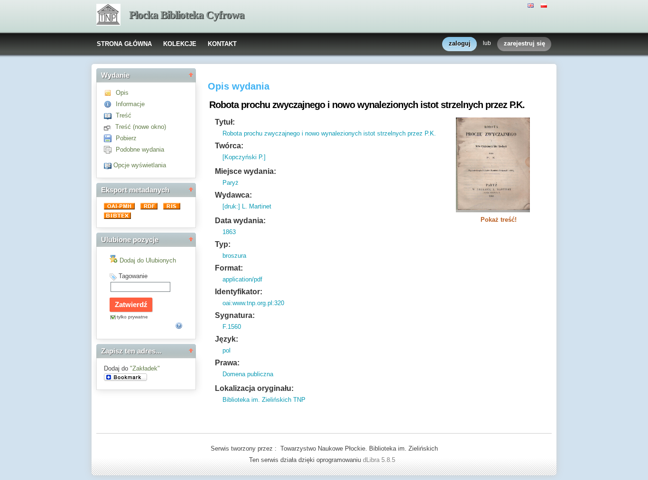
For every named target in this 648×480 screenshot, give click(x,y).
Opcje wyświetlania (139, 165)
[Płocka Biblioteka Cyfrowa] (108, 15)
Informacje (130, 104)
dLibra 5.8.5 (380, 459)
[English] (532, 4)
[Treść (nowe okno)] (109, 126)
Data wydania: (240, 221)
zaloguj (460, 43)
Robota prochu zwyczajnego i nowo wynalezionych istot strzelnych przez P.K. (329, 133)
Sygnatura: (235, 315)
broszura (234, 255)
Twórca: (229, 146)
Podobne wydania (140, 149)
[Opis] (110, 92)
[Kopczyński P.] (244, 157)
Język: (226, 339)
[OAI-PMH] (120, 207)
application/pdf (242, 279)
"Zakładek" (145, 368)
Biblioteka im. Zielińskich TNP (263, 399)
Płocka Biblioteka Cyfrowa (186, 15)
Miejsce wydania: (245, 171)
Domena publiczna (247, 374)
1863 (229, 231)
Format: (229, 268)
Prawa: (227, 363)
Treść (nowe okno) (140, 126)
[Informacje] (110, 104)
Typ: (223, 244)
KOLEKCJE (179, 43)
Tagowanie (133, 276)
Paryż (230, 182)
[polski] (545, 4)
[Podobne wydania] (110, 149)
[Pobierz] (110, 138)
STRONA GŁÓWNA (124, 43)
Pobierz (126, 138)
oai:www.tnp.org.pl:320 (253, 303)
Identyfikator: (238, 292)
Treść (123, 115)
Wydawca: (233, 195)
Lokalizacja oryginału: (254, 388)
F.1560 (231, 326)
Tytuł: (225, 122)
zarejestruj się (524, 43)
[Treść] (110, 115)
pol (226, 350)
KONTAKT (222, 43)
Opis (122, 92)
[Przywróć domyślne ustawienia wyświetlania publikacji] (108, 165)
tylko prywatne (132, 316)
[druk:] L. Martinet (246, 206)
